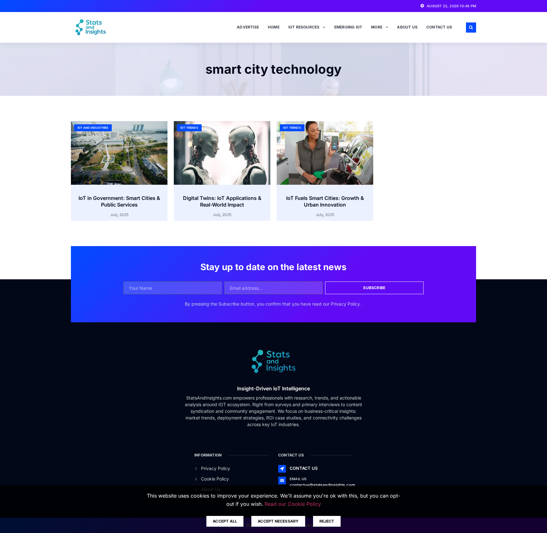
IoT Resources (304, 27)
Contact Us (439, 27)
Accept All (225, 521)
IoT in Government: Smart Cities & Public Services (119, 201)
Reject (326, 521)
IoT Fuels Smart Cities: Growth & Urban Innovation (325, 201)
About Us (407, 27)
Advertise (248, 27)
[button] (471, 27)
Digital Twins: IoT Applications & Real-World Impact (222, 201)
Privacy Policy (346, 304)
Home (274, 27)
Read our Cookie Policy (293, 504)
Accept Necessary (278, 521)
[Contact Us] (282, 469)
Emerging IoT (348, 27)
